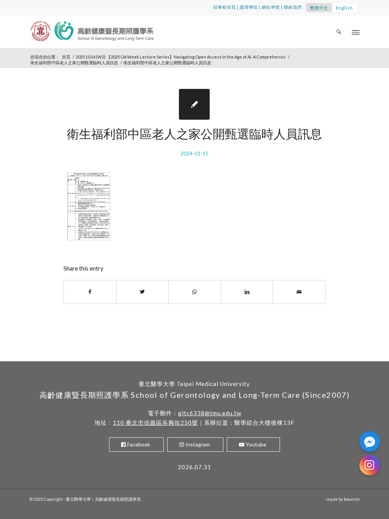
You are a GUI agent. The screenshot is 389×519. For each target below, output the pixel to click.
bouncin (352, 499)
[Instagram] (369, 465)
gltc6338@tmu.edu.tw (209, 413)
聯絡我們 (293, 7)
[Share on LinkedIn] (247, 291)
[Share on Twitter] (143, 291)
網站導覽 (271, 7)
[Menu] (356, 31)
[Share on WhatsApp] (195, 291)
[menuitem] (339, 32)
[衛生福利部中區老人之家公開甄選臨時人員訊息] (194, 104)
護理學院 (249, 7)
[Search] (339, 32)
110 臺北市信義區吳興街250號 (155, 422)
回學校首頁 (224, 7)
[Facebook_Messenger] (369, 441)
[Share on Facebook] (90, 291)
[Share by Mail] (299, 291)
